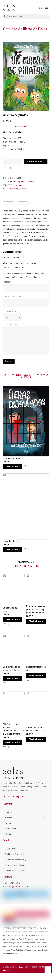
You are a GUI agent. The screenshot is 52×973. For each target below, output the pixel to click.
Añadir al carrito (36, 161)
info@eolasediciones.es (19, 886)
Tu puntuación (11, 311)
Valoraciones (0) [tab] (23, 202)
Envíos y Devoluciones (15, 870)
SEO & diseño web (33, 967)
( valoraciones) (21, 126)
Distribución (10, 828)
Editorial (9, 812)
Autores (8, 823)
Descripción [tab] (8, 202)
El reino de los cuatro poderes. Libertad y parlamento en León (36, 609)
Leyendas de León (11, 541)
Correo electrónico (14, 297)
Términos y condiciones (15, 865)
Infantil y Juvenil (19, 182)
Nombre (7, 282)
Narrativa (30, 182)
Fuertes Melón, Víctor (18, 189)
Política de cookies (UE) (15, 860)
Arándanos (18, 185)
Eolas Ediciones (11, 967)
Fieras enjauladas (11, 458)
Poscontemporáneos (36, 667)
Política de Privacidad (14, 854)
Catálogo (9, 818)
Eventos (8, 834)
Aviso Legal (10, 849)
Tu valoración (11, 324)
